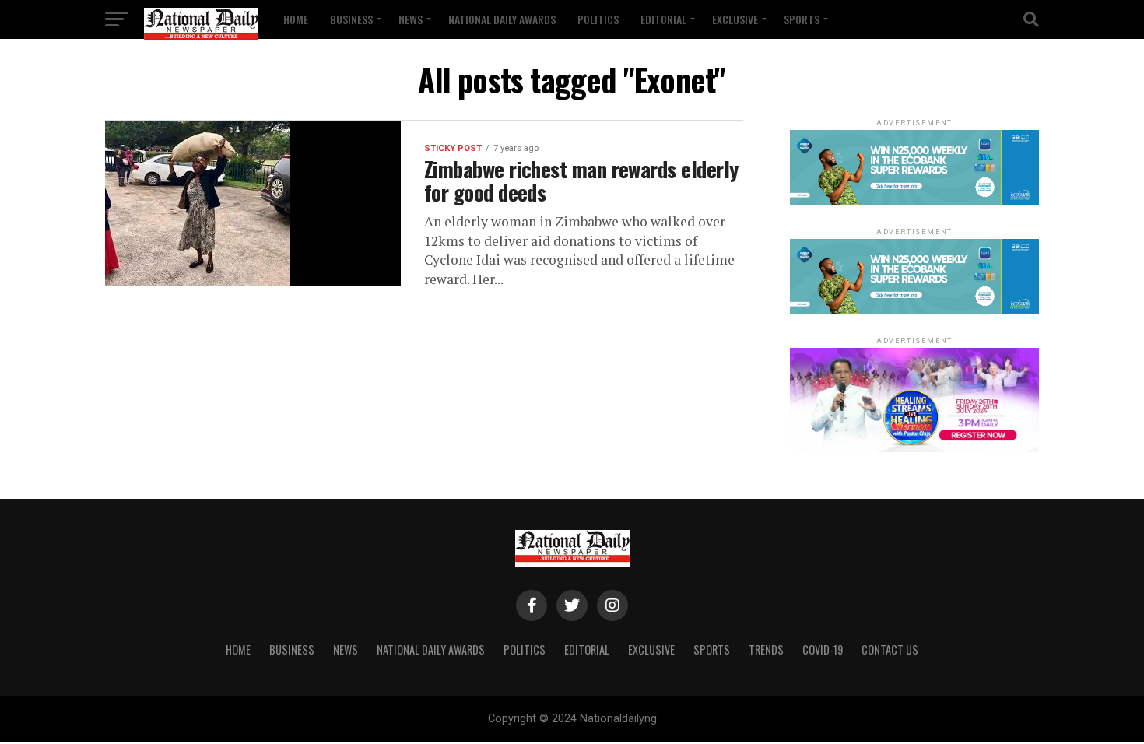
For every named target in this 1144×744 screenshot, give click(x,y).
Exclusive (735, 19)
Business (351, 19)
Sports (801, 19)
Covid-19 (822, 649)
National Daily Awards (502, 19)
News (410, 19)
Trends (766, 649)
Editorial (663, 19)
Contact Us (890, 649)
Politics (598, 19)
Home (295, 19)
